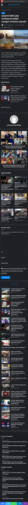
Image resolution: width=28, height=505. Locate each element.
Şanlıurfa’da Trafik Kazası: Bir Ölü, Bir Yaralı (18, 408)
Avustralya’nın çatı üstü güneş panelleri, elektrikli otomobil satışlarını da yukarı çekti (18, 416)
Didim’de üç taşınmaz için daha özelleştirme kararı (21, 186)
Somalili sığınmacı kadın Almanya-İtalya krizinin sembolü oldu (17, 402)
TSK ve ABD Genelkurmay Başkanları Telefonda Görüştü (17, 424)
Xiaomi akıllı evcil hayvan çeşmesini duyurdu (18, 341)
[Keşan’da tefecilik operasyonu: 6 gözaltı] (6, 353)
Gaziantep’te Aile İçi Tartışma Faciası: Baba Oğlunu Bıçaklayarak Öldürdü (7, 187)
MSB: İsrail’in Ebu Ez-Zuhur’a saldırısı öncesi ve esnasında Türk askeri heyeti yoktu (18, 98)
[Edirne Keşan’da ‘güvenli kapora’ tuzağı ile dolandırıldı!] (5, 88)
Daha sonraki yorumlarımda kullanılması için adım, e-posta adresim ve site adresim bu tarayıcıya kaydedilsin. (14, 271)
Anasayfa (4, 9)
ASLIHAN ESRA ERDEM (8, 25)
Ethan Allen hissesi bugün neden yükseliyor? (13, 347)
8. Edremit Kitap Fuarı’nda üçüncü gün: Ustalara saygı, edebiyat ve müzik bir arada (18, 319)
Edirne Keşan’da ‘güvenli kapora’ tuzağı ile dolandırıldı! (17, 88)
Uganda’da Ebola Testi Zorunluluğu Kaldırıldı (6, 203)
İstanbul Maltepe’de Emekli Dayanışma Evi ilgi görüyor (18, 296)
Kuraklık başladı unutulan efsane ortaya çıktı (18, 289)
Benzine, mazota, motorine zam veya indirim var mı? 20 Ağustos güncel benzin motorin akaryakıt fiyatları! (18, 394)
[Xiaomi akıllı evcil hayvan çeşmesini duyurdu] (6, 343)
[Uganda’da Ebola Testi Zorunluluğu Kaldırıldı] (7, 196)
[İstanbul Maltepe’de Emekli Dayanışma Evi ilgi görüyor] (6, 297)
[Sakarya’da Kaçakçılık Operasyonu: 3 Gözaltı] (21, 196)
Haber (9, 9)
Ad (2, 251)
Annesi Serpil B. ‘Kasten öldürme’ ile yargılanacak (6, 218)
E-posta (3, 257)
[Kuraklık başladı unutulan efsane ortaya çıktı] (6, 291)
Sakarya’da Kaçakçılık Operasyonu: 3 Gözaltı (21, 203)
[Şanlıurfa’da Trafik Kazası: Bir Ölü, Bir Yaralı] (6, 409)
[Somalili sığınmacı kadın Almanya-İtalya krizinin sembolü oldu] (6, 402)
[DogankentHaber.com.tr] (14, 4)
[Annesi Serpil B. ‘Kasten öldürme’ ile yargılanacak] (7, 212)
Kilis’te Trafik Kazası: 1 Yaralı (21, 217)
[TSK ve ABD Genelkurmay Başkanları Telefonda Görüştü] (6, 425)
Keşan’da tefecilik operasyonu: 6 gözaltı (17, 352)
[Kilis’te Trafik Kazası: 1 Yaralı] (21, 212)
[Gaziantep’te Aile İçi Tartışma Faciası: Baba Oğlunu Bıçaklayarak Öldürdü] (7, 180)
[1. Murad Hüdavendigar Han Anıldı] (6, 387)
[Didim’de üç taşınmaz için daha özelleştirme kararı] (21, 180)
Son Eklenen (14, 284)
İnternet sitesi (4, 263)
